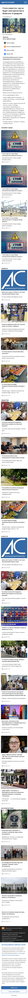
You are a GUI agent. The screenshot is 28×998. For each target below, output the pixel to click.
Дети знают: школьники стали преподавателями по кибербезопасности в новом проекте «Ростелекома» (14, 722)
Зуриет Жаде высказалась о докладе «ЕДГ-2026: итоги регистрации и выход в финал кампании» (13, 756)
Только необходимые (14, 991)
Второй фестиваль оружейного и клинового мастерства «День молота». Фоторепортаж (12, 832)
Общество (5, 37)
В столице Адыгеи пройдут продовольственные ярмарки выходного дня (13, 386)
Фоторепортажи (7, 808)
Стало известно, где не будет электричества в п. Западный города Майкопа (12, 219)
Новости (4, 536)
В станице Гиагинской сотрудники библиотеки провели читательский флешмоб (12, 424)
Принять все (14, 987)
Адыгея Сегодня (7, 2)
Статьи (3, 674)
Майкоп (4, 268)
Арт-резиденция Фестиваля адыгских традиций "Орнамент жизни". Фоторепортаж (12, 864)
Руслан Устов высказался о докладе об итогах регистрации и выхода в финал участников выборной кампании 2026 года (14, 693)
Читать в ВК (9, 54)
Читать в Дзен (10, 43)
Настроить (14, 995)
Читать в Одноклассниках (13, 46)
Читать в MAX (10, 50)
